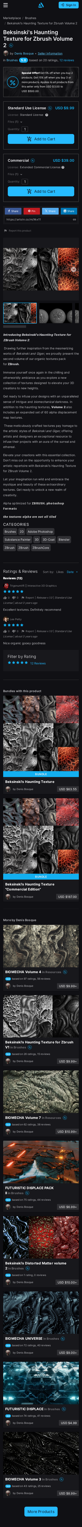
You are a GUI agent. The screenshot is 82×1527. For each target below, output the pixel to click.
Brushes (12, 60)
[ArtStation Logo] (41, 5)
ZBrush (10, 547)
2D (22, 531)
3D (37, 539)
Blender (64, 539)
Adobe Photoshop (40, 531)
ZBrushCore (41, 547)
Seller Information (50, 53)
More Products (41, 1511)
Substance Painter (18, 539)
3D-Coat (49, 539)
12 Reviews (38, 663)
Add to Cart (44, 139)
